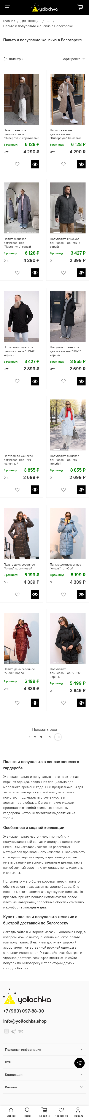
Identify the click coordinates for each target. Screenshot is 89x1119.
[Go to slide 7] (28, 122)
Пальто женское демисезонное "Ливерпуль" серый (17, 243)
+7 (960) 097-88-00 (23, 1011)
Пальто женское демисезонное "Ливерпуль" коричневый (21, 134)
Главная (9, 21)
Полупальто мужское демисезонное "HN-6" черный (19, 351)
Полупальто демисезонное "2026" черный (65, 673)
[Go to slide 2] (11, 122)
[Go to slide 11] (32, 231)
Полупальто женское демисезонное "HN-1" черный (65, 351)
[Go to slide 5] (21, 122)
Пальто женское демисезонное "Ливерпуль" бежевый (65, 134)
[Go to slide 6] (24, 122)
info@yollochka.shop (25, 1021)
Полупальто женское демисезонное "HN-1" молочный (19, 460)
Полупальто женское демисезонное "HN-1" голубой (65, 460)
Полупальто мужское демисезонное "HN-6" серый (65, 243)
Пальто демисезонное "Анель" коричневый (19, 566)
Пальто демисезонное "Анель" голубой (65, 566)
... (48, 21)
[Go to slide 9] (34, 122)
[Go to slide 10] (34, 661)
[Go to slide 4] (18, 122)
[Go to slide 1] (9, 122)
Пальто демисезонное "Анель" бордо (19, 671)
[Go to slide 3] (15, 122)
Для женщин (30, 21)
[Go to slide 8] (31, 122)
